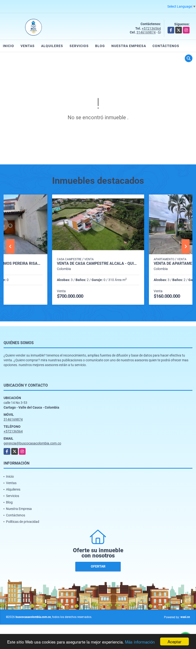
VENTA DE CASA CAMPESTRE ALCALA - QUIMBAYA (98, 263)
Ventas (28, 46)
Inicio (8, 46)
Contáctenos (165, 46)
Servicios (79, 46)
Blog (100, 46)
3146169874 (146, 32)
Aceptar (174, 641)
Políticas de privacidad (22, 522)
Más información (140, 642)
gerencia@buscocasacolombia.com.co (32, 443)
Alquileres (52, 46)
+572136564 (151, 28)
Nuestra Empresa (128, 46)
